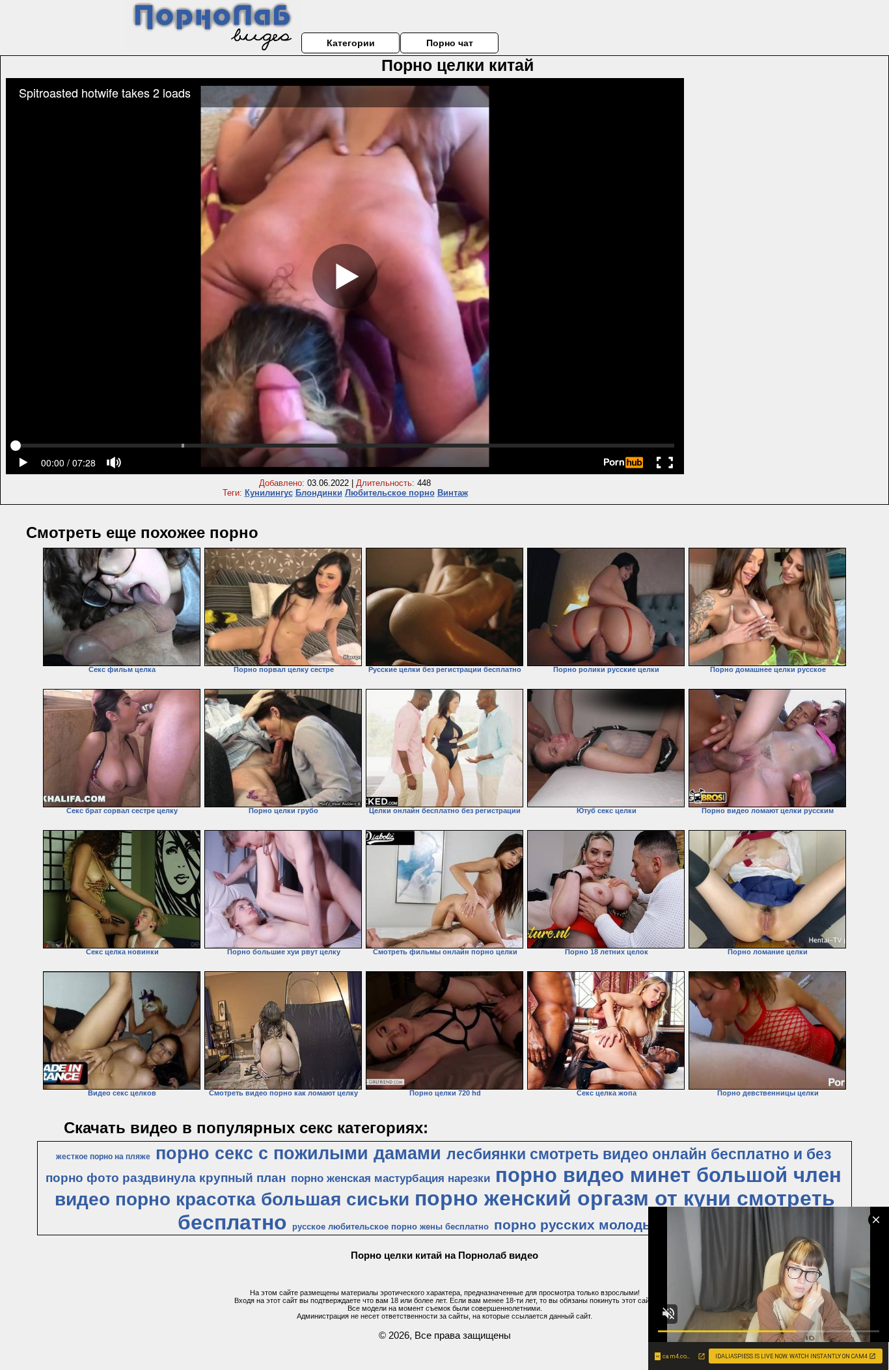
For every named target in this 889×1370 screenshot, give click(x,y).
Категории (351, 43)
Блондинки (318, 493)
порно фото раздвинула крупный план (166, 1178)
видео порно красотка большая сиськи (232, 1199)
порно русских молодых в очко (601, 1225)
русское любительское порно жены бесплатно (390, 1226)
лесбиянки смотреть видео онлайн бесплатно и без (638, 1154)
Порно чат (449, 43)
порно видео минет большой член (668, 1175)
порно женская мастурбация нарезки (390, 1178)
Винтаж (452, 493)
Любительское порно (390, 493)
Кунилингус (269, 493)
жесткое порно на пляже (103, 1156)
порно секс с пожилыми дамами (298, 1153)
